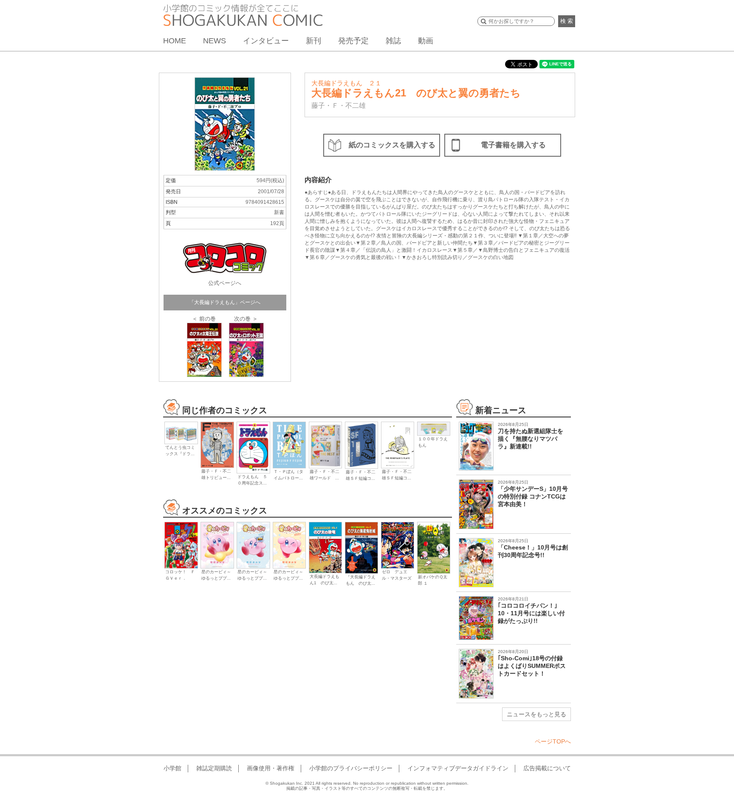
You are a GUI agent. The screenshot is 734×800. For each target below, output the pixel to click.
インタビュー (266, 41)
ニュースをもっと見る (536, 714)
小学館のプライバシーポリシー (350, 768)
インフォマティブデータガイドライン (457, 768)
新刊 (313, 41)
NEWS (214, 41)
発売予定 (353, 41)
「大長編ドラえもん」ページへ (224, 302)
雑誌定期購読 (214, 768)
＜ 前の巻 (204, 318)
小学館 (172, 768)
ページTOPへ (553, 741)
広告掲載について (547, 768)
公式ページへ (224, 283)
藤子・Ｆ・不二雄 (338, 105)
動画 (425, 41)
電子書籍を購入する (513, 145)
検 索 (566, 21)
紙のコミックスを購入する (392, 145)
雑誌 (393, 41)
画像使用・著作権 (270, 768)
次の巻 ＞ (246, 318)
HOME (174, 41)
